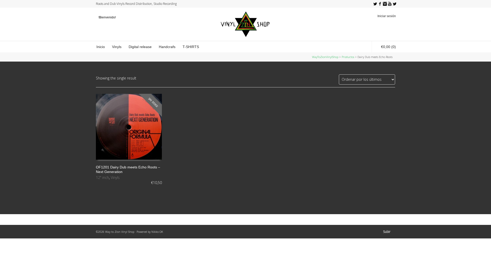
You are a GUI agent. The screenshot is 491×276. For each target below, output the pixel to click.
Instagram (385, 4)
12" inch (102, 177)
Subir (386, 231)
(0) (388, 47)
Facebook (380, 4)
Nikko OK (157, 232)
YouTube (390, 4)
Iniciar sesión (386, 16)
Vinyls (115, 177)
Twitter (375, 4)
